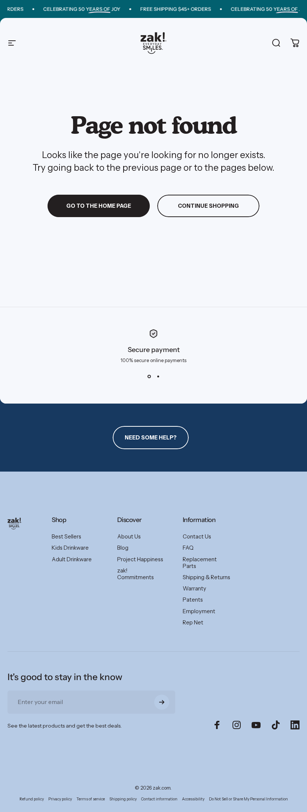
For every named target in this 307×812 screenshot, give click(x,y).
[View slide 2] (158, 376)
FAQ (188, 547)
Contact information (159, 799)
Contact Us (197, 536)
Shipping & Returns (206, 577)
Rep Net (193, 622)
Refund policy (31, 799)
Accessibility (193, 799)
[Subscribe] (161, 702)
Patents (193, 599)
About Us (129, 536)
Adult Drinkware (72, 559)
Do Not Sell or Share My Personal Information (248, 799)
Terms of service (90, 799)
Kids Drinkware (70, 547)
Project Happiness (140, 559)
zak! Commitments (135, 574)
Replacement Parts (200, 562)
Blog (122, 547)
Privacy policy (60, 799)
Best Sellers (66, 536)
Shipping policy (123, 799)
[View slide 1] (149, 376)
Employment (199, 611)
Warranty (194, 588)
